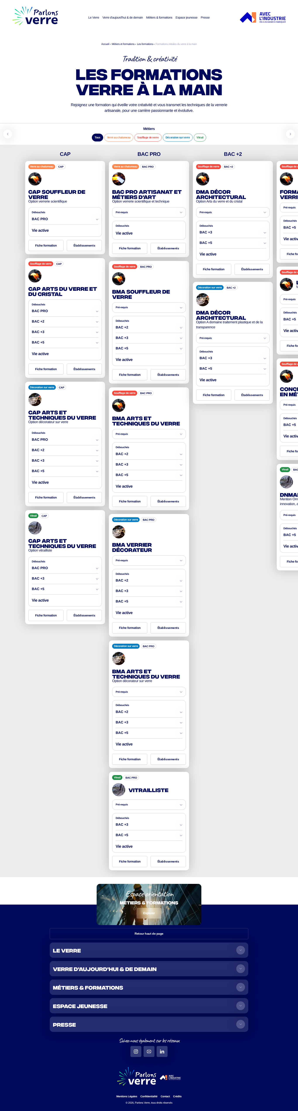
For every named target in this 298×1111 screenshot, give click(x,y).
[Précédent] (7, 134)
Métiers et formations (123, 44)
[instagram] (135, 1051)
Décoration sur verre (178, 137)
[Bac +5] (65, 344)
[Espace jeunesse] (149, 1005)
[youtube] (149, 1051)
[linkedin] (162, 1051)
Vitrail (200, 137)
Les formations (145, 44)
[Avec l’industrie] (263, 17)
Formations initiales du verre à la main (176, 44)
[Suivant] (290, 134)
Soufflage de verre (148, 137)
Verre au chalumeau (119, 137)
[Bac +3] (65, 333)
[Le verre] (149, 950)
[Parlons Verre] (35, 18)
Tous (97, 137)
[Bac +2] (65, 323)
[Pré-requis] (148, 214)
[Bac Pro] (65, 221)
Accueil (105, 44)
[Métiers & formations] (149, 987)
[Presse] (149, 1024)
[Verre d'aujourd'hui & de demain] (149, 968)
